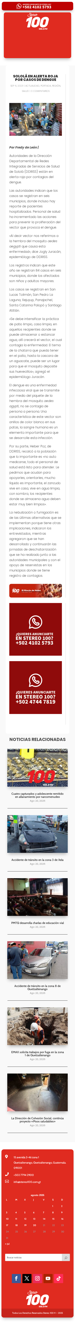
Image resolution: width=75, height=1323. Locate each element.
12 (25, 1218)
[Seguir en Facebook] (16, 1278)
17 (7, 1225)
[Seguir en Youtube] (48, 1278)
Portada (46, 85)
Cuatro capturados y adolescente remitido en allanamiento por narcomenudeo (37, 795)
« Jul (7, 1243)
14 (44, 1218)
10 (7, 1218)
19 (25, 1225)
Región (56, 85)
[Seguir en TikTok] (58, 1278)
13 (34, 1218)
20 (34, 1225)
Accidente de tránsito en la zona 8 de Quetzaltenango (37, 987)
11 (16, 1218)
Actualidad (32, 85)
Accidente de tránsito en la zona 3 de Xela (37, 860)
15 (53, 1218)
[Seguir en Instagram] (37, 1278)
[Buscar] (66, 1257)
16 (62, 1218)
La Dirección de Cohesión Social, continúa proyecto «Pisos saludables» (37, 1120)
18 (16, 1225)
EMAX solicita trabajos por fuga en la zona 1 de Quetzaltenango (37, 1053)
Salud (25, 91)
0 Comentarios (40, 91)
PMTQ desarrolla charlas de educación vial (37, 923)
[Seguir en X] (26, 1278)
